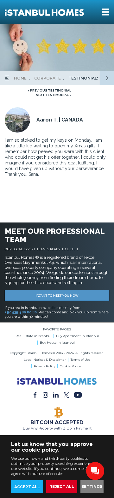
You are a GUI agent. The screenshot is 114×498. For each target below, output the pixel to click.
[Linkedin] (56, 395)
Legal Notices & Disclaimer (45, 360)
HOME (20, 78)
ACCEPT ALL (27, 486)
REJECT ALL (61, 486)
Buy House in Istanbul (57, 343)
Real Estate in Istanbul (33, 336)
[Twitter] (66, 395)
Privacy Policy (44, 366)
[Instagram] (45, 395)
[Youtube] (78, 395)
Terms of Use (80, 360)
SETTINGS (91, 486)
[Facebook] (35, 395)
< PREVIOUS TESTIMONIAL (49, 90)
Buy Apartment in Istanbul (77, 336)
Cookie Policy (70, 366)
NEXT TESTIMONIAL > (53, 95)
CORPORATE (47, 78)
